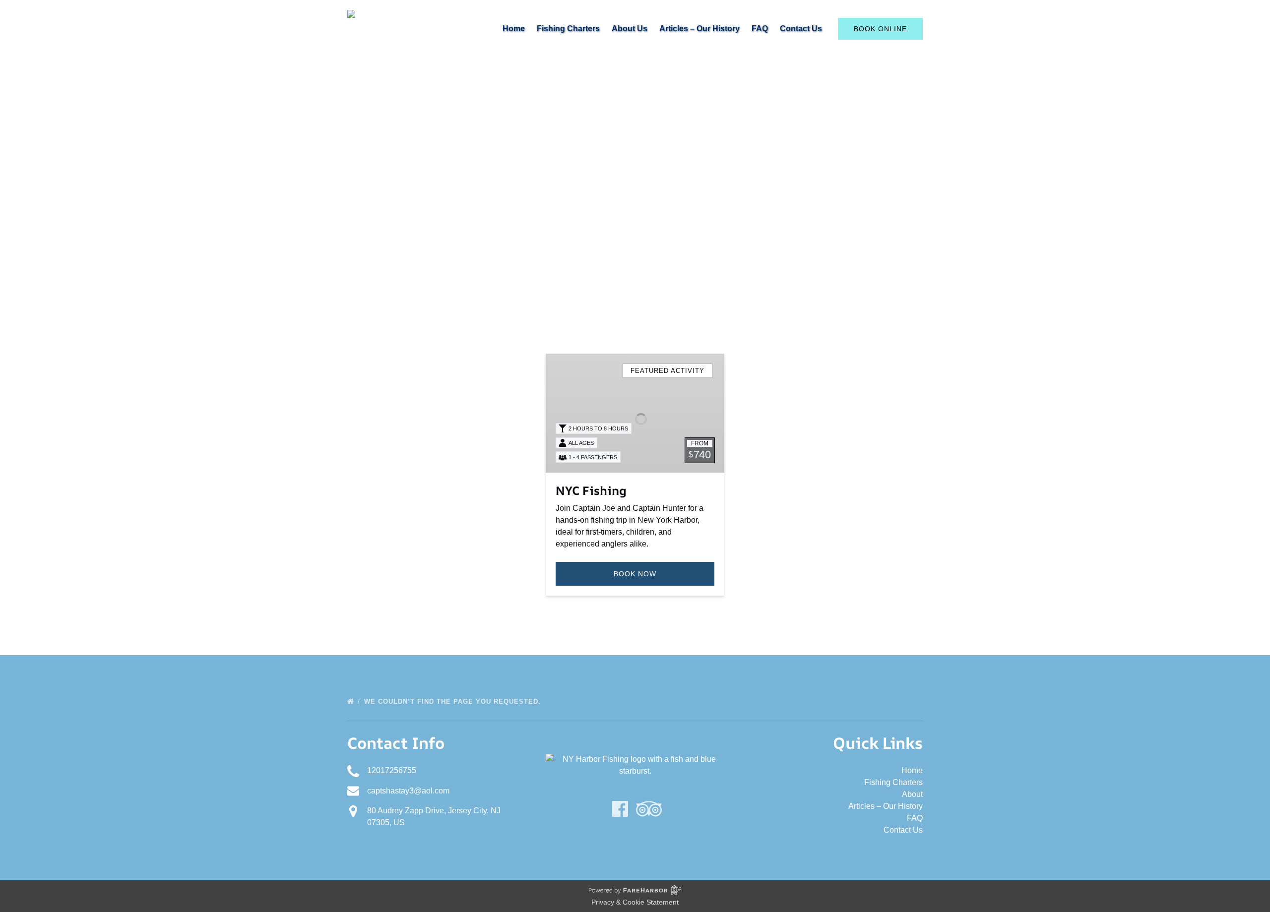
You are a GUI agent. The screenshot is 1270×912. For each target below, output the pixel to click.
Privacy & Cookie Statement (635, 902)
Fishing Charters (568, 28)
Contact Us (801, 28)
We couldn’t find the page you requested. (453, 701)
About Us (629, 28)
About (912, 794)
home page (695, 305)
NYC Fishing (591, 490)
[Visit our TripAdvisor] (649, 809)
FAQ (760, 28)
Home (514, 28)
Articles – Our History (699, 28)
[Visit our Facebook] (620, 809)
